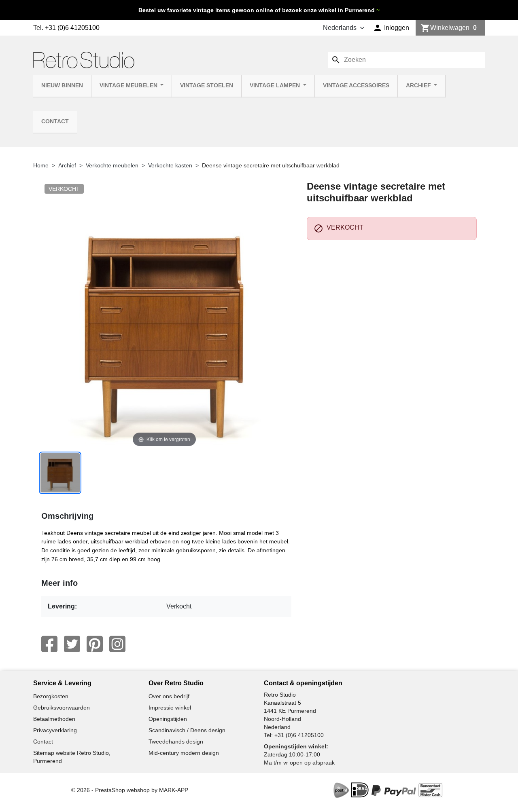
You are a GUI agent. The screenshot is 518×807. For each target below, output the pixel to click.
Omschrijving (67, 515)
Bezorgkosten (50, 696)
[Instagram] (117, 644)
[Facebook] (49, 644)
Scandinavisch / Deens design (187, 730)
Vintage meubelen (129, 85)
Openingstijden (168, 719)
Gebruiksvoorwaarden (61, 707)
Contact (55, 121)
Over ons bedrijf (169, 696)
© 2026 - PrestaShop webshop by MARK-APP (129, 790)
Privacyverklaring (55, 730)
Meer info (59, 583)
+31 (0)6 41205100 (72, 27)
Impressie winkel (170, 707)
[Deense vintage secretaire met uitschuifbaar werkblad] (60, 473)
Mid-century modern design (184, 753)
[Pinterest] (95, 644)
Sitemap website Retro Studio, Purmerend (71, 757)
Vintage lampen (275, 85)
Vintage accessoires (356, 85)
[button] (391, 28)
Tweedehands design (176, 741)
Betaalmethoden (54, 719)
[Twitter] (72, 644)
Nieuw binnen (62, 85)
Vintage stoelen (206, 85)
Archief (419, 85)
